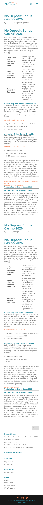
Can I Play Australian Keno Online (16, 445)
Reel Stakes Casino (10, 442)
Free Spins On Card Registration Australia (19, 447)
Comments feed (9, 485)
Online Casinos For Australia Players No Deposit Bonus (21, 182)
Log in (6, 480)
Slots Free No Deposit (11, 439)
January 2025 (8, 464)
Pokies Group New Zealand (13, 185)
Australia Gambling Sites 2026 (14, 120)
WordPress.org (9, 488)
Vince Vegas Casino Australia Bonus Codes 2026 (21, 437)
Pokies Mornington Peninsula (14, 329)
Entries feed (8, 483)
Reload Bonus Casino (11, 387)
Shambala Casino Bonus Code (14, 147)
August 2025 (8, 461)
